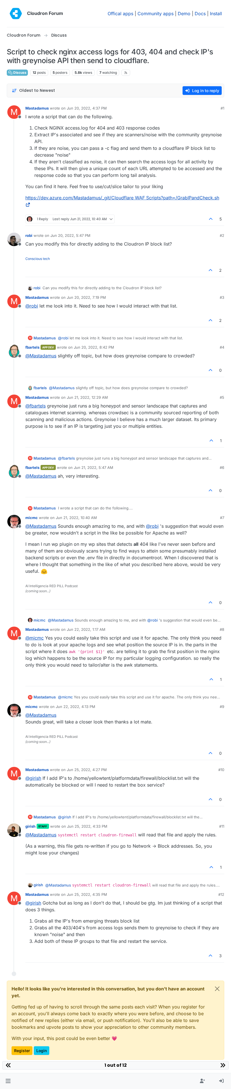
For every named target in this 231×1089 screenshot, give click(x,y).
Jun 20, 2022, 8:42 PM (94, 347)
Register (22, 1050)
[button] (8, 1081)
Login (41, 1050)
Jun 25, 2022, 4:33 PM (87, 826)
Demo (184, 13)
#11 (221, 826)
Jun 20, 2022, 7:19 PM (86, 297)
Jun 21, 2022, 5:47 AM (93, 467)
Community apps (155, 13)
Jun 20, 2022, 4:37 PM (87, 108)
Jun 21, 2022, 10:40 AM (76, 517)
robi (28, 235)
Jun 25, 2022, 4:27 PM (87, 769)
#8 (222, 629)
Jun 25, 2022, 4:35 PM (87, 894)
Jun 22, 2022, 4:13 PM (75, 706)
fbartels (32, 347)
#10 (221, 769)
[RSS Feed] (125, 73)
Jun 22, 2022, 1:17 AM (86, 629)
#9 (222, 706)
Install (216, 13)
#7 (222, 517)
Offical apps (120, 13)
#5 (222, 397)
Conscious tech (37, 259)
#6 (222, 467)
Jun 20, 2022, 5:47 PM (70, 235)
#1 (222, 108)
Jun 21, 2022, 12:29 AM (87, 397)
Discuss (19, 72)
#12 (221, 894)
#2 (222, 235)
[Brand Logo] (16, 13)
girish (30, 826)
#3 (222, 297)
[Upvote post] (211, 219)
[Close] (217, 989)
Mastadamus (37, 108)
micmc (31, 517)
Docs (200, 13)
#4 (222, 347)
